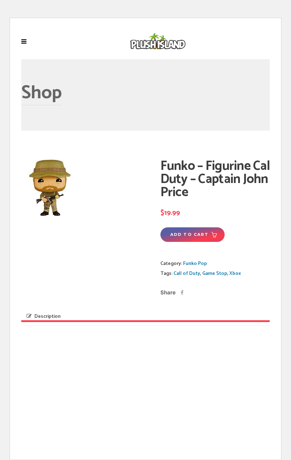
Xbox (235, 274)
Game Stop (214, 274)
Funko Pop (195, 264)
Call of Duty (187, 274)
